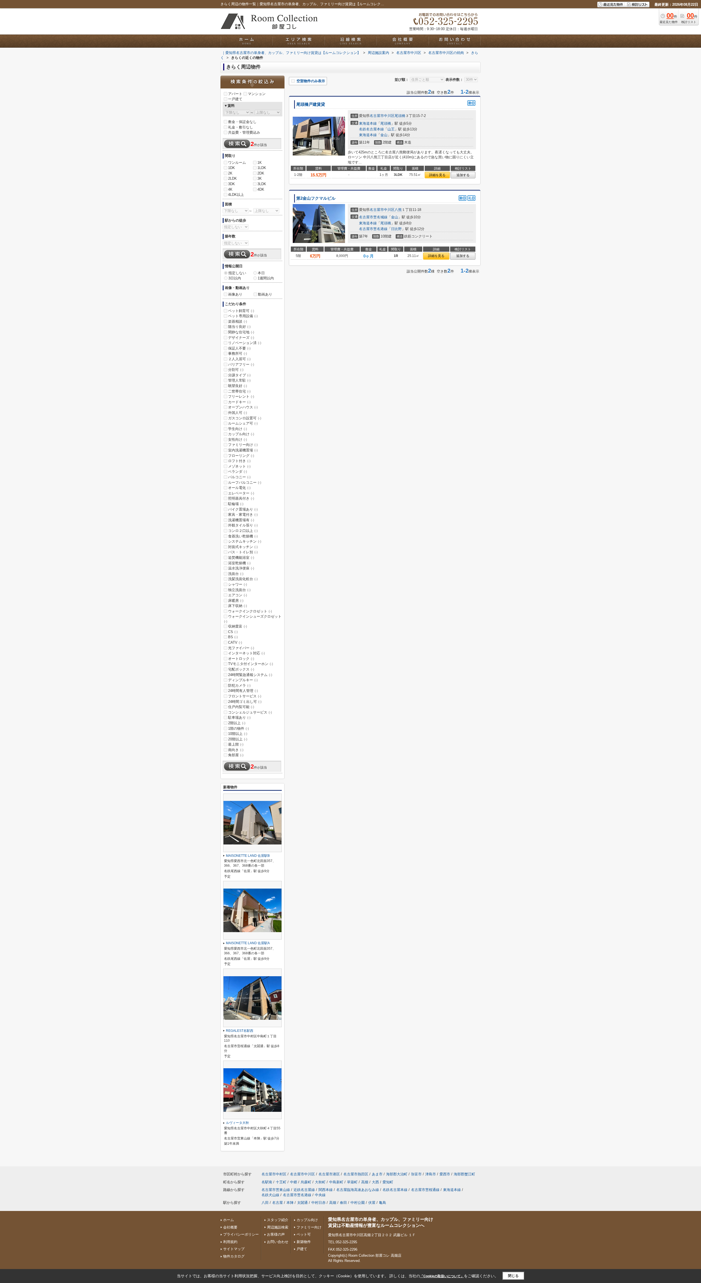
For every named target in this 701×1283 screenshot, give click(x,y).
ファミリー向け (243, 445)
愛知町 (388, 1182)
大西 (375, 1182)
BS (233, 637)
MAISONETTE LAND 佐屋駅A (248, 943)
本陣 (290, 1203)
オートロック (241, 659)
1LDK (261, 168)
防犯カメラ (239, 685)
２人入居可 (239, 359)
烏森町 (306, 1182)
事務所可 (237, 353)
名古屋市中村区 (274, 1174)
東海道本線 (368, 123)
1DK (231, 168)
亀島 (382, 1203)
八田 (265, 1203)
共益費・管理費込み (244, 132)
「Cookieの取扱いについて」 (442, 1276)
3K (259, 178)
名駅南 (267, 1182)
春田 (343, 1203)
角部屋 (235, 755)
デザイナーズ (241, 338)
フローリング (241, 456)
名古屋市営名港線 (373, 229)
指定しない (237, 273)
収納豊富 (237, 626)
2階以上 (236, 723)
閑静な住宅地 (241, 332)
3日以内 (234, 278)
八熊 (398, 210)
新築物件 (304, 1242)
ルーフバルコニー (244, 482)
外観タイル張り (243, 525)
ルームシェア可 (243, 423)
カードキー (239, 402)
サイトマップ (234, 1249)
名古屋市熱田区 (355, 1174)
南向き (235, 750)
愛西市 (444, 1174)
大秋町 (320, 1182)
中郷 (293, 1182)
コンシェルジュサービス (250, 712)
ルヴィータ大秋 (237, 1123)
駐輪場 (235, 504)
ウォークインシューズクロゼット (252, 618)
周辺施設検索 (277, 1227)
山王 (391, 129)
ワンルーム (237, 163)
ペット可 (304, 1234)
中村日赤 (318, 1203)
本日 (261, 273)
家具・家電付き (243, 514)
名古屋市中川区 (382, 116)
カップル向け (241, 434)
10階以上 (237, 734)
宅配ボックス (241, 669)
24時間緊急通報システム (250, 675)
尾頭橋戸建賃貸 (310, 104)
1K (259, 163)
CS (233, 632)
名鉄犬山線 (270, 1195)
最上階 (235, 744)
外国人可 (237, 413)
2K (230, 173)
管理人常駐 (239, 380)
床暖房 (235, 600)
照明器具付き (241, 498)
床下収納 (237, 606)
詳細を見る (437, 175)
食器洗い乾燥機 (243, 536)
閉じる (513, 1276)
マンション (257, 94)
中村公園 (357, 1203)
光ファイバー (241, 648)
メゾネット (239, 466)
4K (230, 189)
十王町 (281, 1182)
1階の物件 (238, 728)
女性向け (237, 439)
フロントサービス (244, 696)
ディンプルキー (243, 680)
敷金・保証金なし (242, 122)
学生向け (237, 429)
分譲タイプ (239, 375)
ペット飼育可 (241, 311)
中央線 (320, 1195)
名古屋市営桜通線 (425, 1190)
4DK (260, 189)
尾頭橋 (400, 116)
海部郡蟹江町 (464, 1174)
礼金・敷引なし (240, 127)
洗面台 (235, 574)
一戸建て (235, 99)
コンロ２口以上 (243, 531)
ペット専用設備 (243, 316)
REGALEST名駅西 (239, 1031)
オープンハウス (243, 407)
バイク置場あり (243, 509)
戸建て (302, 1249)
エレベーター (241, 493)
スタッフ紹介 (277, 1220)
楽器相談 (237, 321)
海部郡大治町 (396, 1174)
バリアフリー (241, 364)
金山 (383, 135)
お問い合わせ (277, 1242)
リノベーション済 (244, 343)
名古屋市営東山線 (276, 1190)
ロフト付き (239, 461)
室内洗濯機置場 (243, 450)
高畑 (364, 1182)
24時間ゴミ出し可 (245, 702)
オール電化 (239, 488)
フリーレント (241, 396)
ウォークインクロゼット (250, 611)
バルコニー (239, 477)
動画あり (265, 294)
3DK (231, 184)
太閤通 (302, 1203)
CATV (235, 642)
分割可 (235, 370)
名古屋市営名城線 (373, 217)
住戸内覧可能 (241, 707)
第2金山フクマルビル (315, 198)
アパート (235, 94)
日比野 (396, 229)
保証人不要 (239, 348)
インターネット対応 (246, 653)
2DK (260, 173)
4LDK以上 (236, 195)
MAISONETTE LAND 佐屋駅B (248, 856)
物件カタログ (234, 1256)
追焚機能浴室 (241, 557)
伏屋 (371, 1203)
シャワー (237, 584)
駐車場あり (239, 717)
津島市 (430, 1174)
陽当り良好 (239, 327)
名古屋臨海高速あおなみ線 (357, 1190)
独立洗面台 (239, 590)
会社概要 (230, 1227)
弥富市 (416, 1174)
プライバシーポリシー (241, 1234)
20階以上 (237, 739)
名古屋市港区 (329, 1174)
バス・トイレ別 (243, 552)
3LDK (261, 184)
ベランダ (237, 471)
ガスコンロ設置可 (244, 418)
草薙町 (352, 1182)
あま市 (377, 1174)
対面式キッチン (243, 547)
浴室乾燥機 (239, 563)
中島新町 (336, 1182)
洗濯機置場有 (241, 520)
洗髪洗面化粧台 (243, 579)
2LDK (232, 178)
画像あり (235, 294)
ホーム (228, 1220)
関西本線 (325, 1190)
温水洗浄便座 (241, 568)
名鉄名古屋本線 (371, 129)
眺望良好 (237, 386)
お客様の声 (276, 1234)
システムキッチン (244, 541)
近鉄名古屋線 (304, 1190)
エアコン (237, 595)
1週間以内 (266, 278)
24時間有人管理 (243, 691)
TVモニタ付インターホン (250, 664)
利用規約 (230, 1242)
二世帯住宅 (239, 391)
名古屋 (277, 1203)
